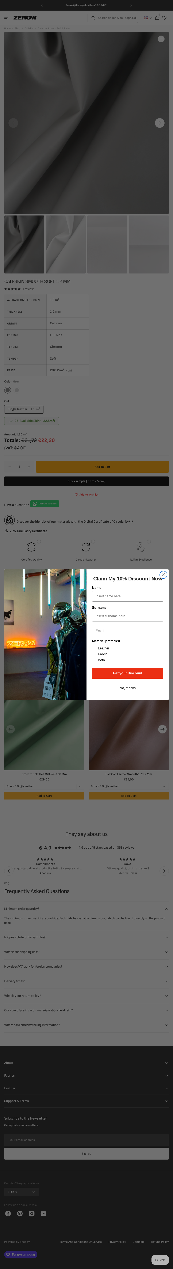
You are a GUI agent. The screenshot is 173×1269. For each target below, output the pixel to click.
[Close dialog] (163, 575)
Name (96, 588)
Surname (99, 607)
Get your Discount (127, 673)
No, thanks (128, 688)
